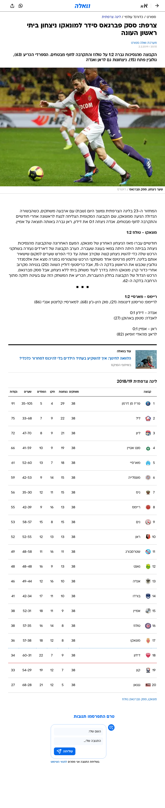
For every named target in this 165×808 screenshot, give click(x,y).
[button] (144, 6)
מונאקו (152, 699)
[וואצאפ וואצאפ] (20, 6)
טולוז (125, 699)
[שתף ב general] (12, 5)
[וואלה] (82, 6)
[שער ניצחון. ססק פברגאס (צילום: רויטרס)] (82, 131)
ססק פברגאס (138, 699)
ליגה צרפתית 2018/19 (137, 382)
